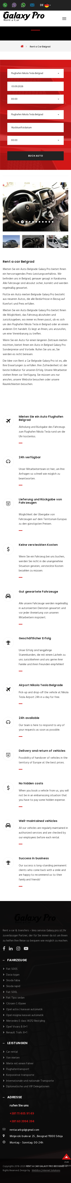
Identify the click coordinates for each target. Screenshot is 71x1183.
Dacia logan (12, 975)
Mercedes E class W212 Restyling (25, 1021)
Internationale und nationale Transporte (30, 1081)
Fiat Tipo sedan (15, 998)
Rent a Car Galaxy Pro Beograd (45, 1166)
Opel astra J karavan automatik (24, 1009)
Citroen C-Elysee (16, 1003)
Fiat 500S (11, 969)
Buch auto (35, 155)
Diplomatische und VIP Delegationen (27, 1086)
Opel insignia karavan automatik (25, 1015)
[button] (35, 73)
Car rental (12, 1052)
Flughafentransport (17, 1069)
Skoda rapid (13, 986)
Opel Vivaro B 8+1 (16, 1027)
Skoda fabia (13, 980)
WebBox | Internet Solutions (46, 1170)
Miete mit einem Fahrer (19, 1063)
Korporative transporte (20, 1075)
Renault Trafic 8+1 (16, 1032)
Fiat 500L (11, 992)
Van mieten (13, 1058)
